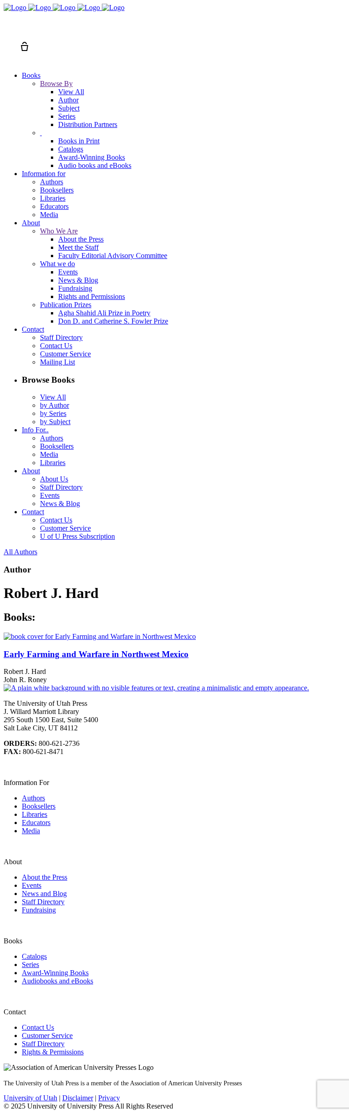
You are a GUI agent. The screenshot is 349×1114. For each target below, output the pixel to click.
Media (31, 831)
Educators (36, 822)
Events (31, 885)
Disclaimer (77, 1098)
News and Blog (44, 893)
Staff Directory (43, 902)
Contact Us (38, 1027)
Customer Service (47, 1035)
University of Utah (30, 1098)
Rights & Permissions (53, 1052)
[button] (8, 30)
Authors (33, 798)
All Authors (20, 552)
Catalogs (34, 956)
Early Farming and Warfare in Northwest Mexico (96, 654)
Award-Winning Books (55, 973)
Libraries (34, 814)
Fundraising (39, 910)
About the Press (44, 877)
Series (30, 964)
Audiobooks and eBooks (57, 981)
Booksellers (38, 806)
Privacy (109, 1098)
